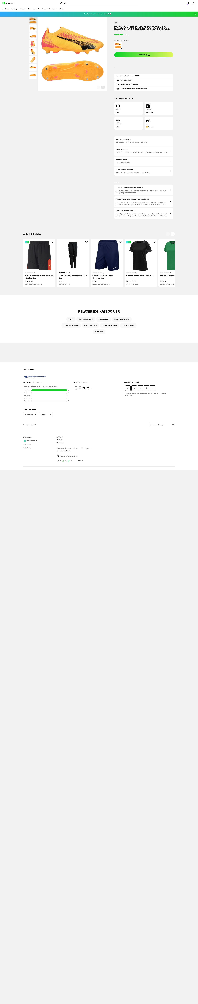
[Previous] (168, 234)
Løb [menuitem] (29, 9)
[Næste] (103, 87)
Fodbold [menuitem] (5, 9)
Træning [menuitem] (23, 9)
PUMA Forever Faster (110, 325)
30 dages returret (126, 80)
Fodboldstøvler (104, 319)
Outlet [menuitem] (61, 9)
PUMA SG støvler (128, 325)
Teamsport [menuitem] (46, 9)
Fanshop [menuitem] (14, 9)
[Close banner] (195, 14)
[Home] (8, 3)
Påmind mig (142, 55)
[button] (33, 28)
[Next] (173, 234)
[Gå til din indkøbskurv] (193, 3)
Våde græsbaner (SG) (86, 319)
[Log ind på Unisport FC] (188, 3)
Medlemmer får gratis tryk (129, 84)
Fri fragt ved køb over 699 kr (130, 76)
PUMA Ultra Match (90, 325)
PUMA (71, 319)
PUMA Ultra (99, 331)
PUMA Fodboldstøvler (71, 325)
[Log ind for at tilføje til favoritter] (52, 241)
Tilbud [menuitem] (54, 9)
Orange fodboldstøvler (121, 319)
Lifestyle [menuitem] (37, 9)
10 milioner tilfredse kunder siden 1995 (133, 88)
